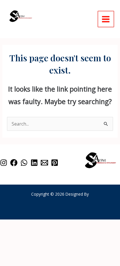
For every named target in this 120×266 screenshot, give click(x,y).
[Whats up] (24, 162)
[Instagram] (3, 162)
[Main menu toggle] (106, 19)
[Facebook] (13, 162)
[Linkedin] (34, 162)
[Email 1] (44, 162)
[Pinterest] (54, 162)
